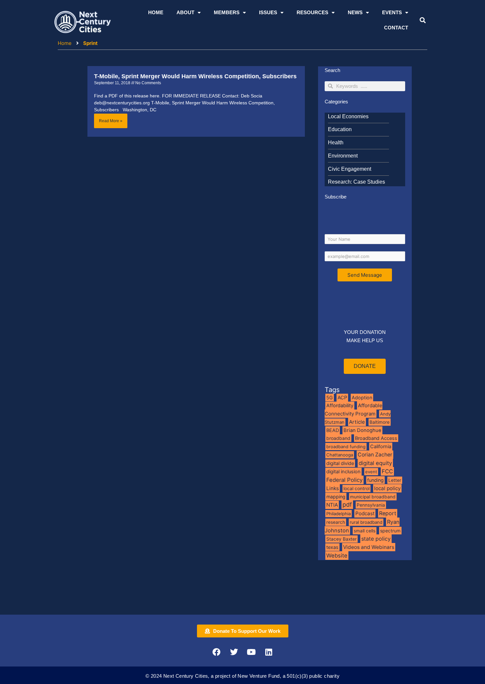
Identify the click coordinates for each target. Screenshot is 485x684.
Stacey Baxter (341, 539)
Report (387, 513)
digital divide (340, 463)
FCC (387, 471)
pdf (347, 504)
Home (155, 12)
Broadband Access (376, 438)
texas (332, 547)
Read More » (110, 121)
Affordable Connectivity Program (353, 409)
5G (329, 397)
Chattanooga (339, 454)
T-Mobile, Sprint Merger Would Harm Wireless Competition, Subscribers (195, 76)
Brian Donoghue (362, 430)
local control (356, 488)
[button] (422, 20)
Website (336, 555)
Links (332, 488)
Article (357, 422)
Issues (268, 12)
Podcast (364, 513)
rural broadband (366, 522)
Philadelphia (338, 513)
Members (227, 12)
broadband (338, 438)
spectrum (390, 530)
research (335, 522)
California (380, 447)
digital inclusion (343, 472)
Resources (312, 12)
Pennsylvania (371, 505)
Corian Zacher (375, 454)
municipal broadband (373, 496)
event (371, 471)
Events (392, 12)
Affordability (339, 406)
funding (375, 480)
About (185, 12)
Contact (396, 27)
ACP (342, 398)
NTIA (332, 505)
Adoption (362, 397)
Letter (394, 480)
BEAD (332, 430)
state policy (376, 538)
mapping (335, 496)
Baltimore (380, 422)
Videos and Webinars (368, 547)
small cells (364, 530)
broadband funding (346, 446)
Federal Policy (344, 480)
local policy (387, 488)
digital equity (375, 463)
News (355, 12)
